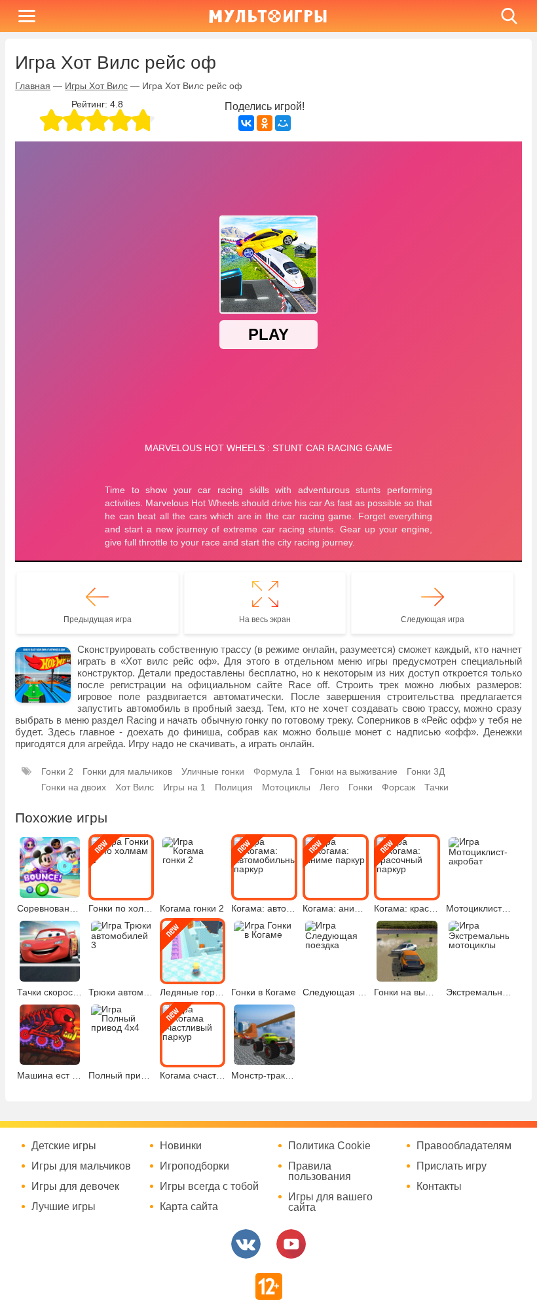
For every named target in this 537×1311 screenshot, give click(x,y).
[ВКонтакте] (246, 123)
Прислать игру (452, 1166)
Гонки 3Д (426, 771)
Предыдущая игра (98, 619)
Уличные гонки (212, 771)
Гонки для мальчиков (127, 771)
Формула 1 (277, 771)
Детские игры (63, 1146)
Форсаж (398, 787)
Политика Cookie (329, 1146)
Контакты (439, 1186)
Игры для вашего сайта (330, 1202)
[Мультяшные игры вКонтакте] (246, 1244)
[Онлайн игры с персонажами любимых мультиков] (268, 16)
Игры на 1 (184, 787)
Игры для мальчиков (81, 1166)
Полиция (234, 787)
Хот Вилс (134, 787)
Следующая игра (432, 619)
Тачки (436, 787)
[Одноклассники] (264, 123)
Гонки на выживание (354, 771)
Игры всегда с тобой (209, 1186)
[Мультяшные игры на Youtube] (291, 1244)
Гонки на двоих (73, 787)
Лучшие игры (63, 1207)
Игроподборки (194, 1166)
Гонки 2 (57, 771)
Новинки (181, 1146)
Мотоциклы (286, 787)
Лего (329, 787)
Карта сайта (189, 1207)
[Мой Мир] (283, 123)
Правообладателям (464, 1146)
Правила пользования (319, 1171)
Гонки (360, 787)
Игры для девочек (75, 1186)
